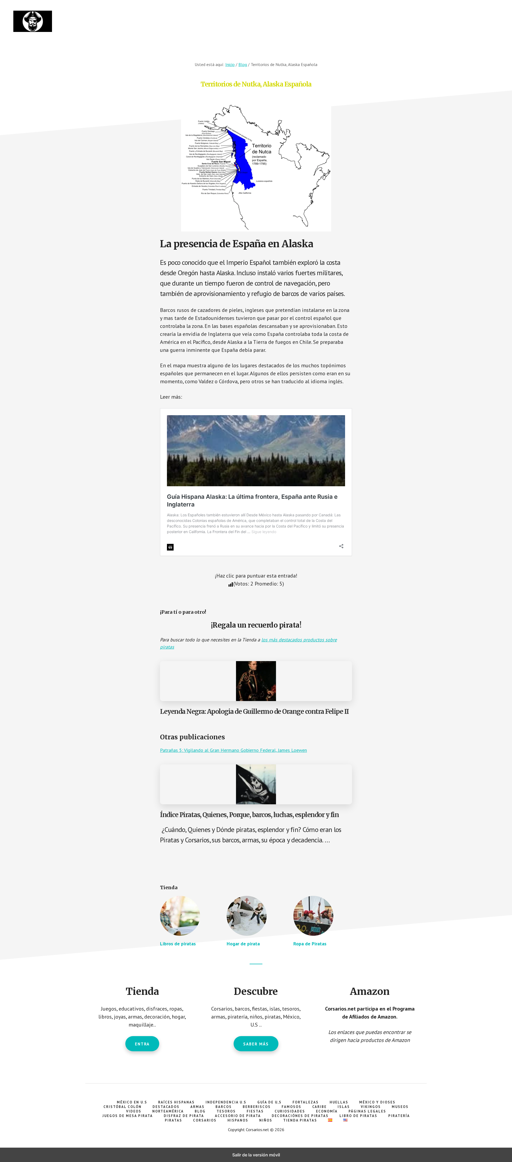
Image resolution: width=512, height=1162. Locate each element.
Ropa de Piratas (309, 944)
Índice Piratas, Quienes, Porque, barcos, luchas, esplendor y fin (249, 815)
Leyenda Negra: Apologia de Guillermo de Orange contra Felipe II (254, 711)
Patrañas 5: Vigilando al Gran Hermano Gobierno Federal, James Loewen (233, 750)
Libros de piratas (178, 944)
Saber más (256, 1043)
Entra (142, 1043)
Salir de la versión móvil (256, 1154)
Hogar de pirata (243, 944)
